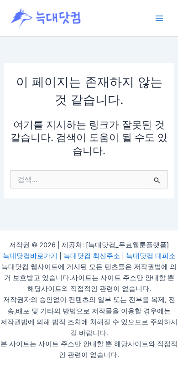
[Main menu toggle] (159, 18)
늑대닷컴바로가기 (30, 256)
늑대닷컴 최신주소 (91, 256)
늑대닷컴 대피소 (151, 256)
